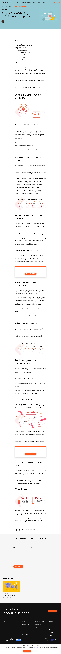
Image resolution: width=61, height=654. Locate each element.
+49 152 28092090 (7, 621)
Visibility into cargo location (22, 50)
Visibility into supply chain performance (24, 52)
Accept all (27, 651)
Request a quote (30, 273)
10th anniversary (51, 626)
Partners (50, 624)
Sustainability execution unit (25, 631)
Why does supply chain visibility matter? (24, 45)
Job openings (51, 621)
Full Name (15, 547)
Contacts (43, 2)
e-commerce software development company (26, 518)
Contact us (25, 521)
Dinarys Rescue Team (24, 632)
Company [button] (29, 2)
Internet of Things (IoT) (21, 57)
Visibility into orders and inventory (23, 48)
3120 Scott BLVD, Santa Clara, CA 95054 (10, 625)
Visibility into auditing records (22, 54)
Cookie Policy (36, 647)
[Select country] (14, 552)
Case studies (23, 2)
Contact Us (55, 2)
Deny (35, 651)
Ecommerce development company (6, 6)
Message (15, 556)
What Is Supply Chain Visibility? (22, 44)
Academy (34, 2)
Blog (39, 2)
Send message (18, 566)
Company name (34, 547)
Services (17, 2)
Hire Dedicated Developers (25, 624)
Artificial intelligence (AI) (21, 59)
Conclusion (18, 62)
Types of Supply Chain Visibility (21, 47)
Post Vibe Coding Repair (25, 634)
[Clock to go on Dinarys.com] (5, 2)
